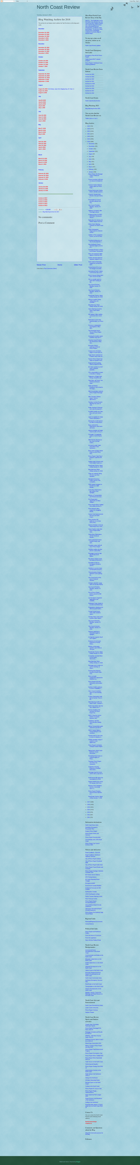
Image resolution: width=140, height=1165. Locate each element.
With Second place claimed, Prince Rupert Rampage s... (95, 393)
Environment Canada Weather (93, 885)
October (91, 148)
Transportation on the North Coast (94, 986)
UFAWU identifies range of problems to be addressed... (95, 741)
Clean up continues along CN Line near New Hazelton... (95, 475)
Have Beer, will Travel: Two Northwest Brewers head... (95, 382)
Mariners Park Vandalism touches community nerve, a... (95, 787)
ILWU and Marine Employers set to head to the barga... (95, 387)
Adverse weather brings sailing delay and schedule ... (94, 301)
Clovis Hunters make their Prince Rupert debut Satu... (95, 530)
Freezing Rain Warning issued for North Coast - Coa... (95, 672)
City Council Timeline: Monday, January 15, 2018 (94, 588)
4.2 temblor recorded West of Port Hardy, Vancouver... (95, 657)
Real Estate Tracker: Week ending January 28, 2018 (95, 296)
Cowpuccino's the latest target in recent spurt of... (95, 351)
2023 (88, 128)
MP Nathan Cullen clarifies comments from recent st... (95, 316)
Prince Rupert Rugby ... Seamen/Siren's (91, 1091)
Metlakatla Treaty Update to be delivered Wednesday (95, 604)
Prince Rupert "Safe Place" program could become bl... (95, 458)
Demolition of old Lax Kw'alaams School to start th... (94, 564)
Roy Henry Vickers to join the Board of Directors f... (95, 559)
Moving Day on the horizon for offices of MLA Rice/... (95, 421)
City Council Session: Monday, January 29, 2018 (94, 291)
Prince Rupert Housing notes (93, 837)
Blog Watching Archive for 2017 (51, 211)
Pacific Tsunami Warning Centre (93, 896)
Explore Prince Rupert (91, 831)
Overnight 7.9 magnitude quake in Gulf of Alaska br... (95, 436)
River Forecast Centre (91, 898)
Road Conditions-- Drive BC (92, 852)
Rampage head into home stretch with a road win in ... (95, 774)
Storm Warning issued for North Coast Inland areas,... (95, 310)
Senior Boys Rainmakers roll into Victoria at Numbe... (95, 536)
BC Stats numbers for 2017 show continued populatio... (95, 368)
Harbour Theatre (89, 1012)
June (90, 159)
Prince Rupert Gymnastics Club (93, 1053)
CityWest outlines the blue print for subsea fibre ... (95, 550)
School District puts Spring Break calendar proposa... (95, 191)
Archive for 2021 (89, 81)
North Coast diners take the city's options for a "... (95, 706)
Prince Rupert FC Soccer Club (93, 1088)
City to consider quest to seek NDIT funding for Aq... (94, 281)
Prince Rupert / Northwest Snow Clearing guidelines (93, 63)
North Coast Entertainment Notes (94, 1005)
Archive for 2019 (89, 86)
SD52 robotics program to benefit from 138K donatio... (95, 486)
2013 (88, 812)
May (90, 161)
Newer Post (41, 265)
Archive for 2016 (89, 93)
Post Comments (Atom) (50, 268)
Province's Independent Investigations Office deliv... (94, 327)
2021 (88, 133)
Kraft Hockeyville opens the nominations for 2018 (95, 778)
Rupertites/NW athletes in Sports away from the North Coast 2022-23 (94, 1106)
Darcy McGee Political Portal (93, 940)
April (90, 164)
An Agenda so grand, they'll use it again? (95, 637)
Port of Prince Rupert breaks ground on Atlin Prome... (94, 594)
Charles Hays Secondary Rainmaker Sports (92, 1025)
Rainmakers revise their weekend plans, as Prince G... (95, 321)
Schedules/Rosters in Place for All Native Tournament (95, 250)
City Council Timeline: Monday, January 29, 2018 (94, 207)
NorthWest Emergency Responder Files (91, 828)
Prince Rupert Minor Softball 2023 (94, 1055)
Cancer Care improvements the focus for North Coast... (95, 515)
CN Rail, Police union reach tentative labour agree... (95, 617)
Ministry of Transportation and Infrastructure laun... (95, 496)
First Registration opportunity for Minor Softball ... (94, 501)
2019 (88, 139)
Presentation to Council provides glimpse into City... (94, 201)
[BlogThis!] (56, 209)
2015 (88, 807)
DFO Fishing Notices (90, 877)
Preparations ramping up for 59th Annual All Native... (95, 608)
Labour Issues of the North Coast (94, 970)
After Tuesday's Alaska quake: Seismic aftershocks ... (94, 398)
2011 (88, 817)
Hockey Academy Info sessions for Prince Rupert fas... (94, 711)
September (92, 151)
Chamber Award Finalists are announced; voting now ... (95, 341)
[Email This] (55, 209)
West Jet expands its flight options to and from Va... (95, 254)
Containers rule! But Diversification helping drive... (94, 722)
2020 (88, 136)
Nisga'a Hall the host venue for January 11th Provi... (95, 782)
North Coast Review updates (93, 45)
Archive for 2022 (89, 79)
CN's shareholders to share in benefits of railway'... (95, 373)
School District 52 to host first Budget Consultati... (95, 268)
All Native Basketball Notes (92, 1080)
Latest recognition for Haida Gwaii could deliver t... (95, 417)
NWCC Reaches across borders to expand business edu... (94, 717)
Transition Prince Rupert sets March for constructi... (94, 763)
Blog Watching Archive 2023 (92, 108)
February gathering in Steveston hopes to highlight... (94, 633)
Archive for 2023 (89, 76)
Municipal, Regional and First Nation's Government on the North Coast (93, 974)
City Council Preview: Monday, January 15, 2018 (94, 622)
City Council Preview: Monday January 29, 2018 (94, 286)
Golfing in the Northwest (91, 1102)
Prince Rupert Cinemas (91, 1010)
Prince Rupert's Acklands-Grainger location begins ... (95, 746)
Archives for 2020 (90, 83)
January (91, 172)
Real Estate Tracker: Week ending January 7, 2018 (95, 797)
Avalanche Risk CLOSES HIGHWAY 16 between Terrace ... (95, 216)
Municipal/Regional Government (93, 921)
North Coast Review (58, 7)
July (90, 156)
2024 (88, 126)
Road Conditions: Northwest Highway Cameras (92, 855)
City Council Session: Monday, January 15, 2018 (94, 628)
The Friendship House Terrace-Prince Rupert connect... (94, 332)
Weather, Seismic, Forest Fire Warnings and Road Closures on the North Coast (93, 994)
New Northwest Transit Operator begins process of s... (95, 246)
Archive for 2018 (89, 88)
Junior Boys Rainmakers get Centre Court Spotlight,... (95, 491)
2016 (88, 804)
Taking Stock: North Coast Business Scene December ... (95, 752)
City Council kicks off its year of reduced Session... (94, 579)
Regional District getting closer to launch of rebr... (95, 363)
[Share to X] (58, 209)
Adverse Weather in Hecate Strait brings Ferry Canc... (95, 525)
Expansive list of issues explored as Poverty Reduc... (94, 642)
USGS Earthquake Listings (92, 894)
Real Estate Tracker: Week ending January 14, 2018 (95, 652)
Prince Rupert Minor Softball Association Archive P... (95, 505)
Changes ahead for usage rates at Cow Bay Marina (95, 583)
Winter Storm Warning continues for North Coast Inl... (95, 225)
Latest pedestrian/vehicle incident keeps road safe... (95, 541)
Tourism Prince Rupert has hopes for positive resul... (95, 359)
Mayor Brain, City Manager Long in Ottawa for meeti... (95, 175)
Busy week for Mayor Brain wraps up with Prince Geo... (95, 452)
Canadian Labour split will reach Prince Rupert (95, 546)
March (90, 166)
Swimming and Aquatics (91, 1064)
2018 (88, 141)
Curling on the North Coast (92, 1086)
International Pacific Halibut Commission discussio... (95, 272)
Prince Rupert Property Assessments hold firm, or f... (95, 792)
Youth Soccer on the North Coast (94, 1061)
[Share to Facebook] (60, 209)
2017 (88, 802)
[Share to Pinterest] (61, 209)
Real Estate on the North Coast (93, 984)
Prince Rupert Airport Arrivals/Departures (90, 901)
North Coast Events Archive (92, 100)
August (91, 154)
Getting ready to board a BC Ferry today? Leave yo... (95, 462)
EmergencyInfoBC (90, 883)
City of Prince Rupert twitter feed (93, 864)
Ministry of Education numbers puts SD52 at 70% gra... (95, 648)
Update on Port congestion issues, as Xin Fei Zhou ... (95, 236)
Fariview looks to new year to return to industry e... (95, 736)
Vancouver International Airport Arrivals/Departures (93, 909)
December (92, 143)
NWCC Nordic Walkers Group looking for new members (94, 732)
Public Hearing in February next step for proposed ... (95, 408)
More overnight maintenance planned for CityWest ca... (95, 678)
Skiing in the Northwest (91, 1077)
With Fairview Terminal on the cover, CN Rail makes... (95, 441)
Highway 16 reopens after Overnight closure (95, 211)
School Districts (89, 924)
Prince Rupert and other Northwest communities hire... (95, 683)
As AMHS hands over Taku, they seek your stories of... (95, 413)
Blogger (78, 1161)
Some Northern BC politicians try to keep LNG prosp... (94, 521)
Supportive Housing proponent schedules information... (94, 768)
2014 (88, 809)
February (91, 169)
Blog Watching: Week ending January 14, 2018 (95, 662)
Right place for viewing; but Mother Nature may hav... (95, 220)
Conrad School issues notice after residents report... (94, 613)
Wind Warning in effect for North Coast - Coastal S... (95, 702)
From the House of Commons (93, 935)
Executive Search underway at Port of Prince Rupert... (94, 347)
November (92, 146)
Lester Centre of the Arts (91, 1007)
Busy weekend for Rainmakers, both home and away (95, 426)
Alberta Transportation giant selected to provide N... (95, 727)
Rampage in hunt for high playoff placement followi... (95, 555)
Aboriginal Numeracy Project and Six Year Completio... (94, 480)
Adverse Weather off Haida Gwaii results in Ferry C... (95, 431)
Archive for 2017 (89, 90)
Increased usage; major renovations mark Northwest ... (94, 447)
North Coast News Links (91, 825)
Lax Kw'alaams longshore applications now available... (95, 599)
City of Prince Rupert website (93, 858)
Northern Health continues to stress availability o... (95, 687)
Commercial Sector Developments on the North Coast (92, 951)
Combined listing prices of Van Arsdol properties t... (95, 241)
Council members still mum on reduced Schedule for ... (95, 181)
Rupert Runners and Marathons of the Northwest (93, 1099)
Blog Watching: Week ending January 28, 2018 (95, 305)
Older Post (78, 265)
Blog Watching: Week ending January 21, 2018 (95, 470)
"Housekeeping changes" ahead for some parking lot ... (95, 574)
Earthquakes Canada (91, 891)
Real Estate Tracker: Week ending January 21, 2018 (95, 466)
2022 (88, 131)
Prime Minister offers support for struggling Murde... (94, 510)
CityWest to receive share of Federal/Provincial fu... (95, 569)
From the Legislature (90, 937)
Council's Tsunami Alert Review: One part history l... (95, 196)
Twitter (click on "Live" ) (91, 118)
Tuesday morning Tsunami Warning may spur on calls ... (95, 403)
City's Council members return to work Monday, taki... (95, 692)
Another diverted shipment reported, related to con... (95, 258)
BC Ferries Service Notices (92, 874)
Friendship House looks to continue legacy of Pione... (95, 757)
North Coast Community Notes (93, 978)
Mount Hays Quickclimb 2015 (93, 1043)
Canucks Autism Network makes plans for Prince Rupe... (95, 186)
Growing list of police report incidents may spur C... (95, 336)
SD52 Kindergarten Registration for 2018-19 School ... (95, 231)
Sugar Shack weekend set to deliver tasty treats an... (95, 355)
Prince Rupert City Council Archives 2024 (92, 844)
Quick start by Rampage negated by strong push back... (95, 263)
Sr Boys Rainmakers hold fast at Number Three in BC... (95, 698)
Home (60, 265)
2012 (88, 814)
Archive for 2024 (89, 74)
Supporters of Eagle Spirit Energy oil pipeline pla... (95, 377)
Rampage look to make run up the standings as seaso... (95, 667)
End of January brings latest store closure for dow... (95, 276)
